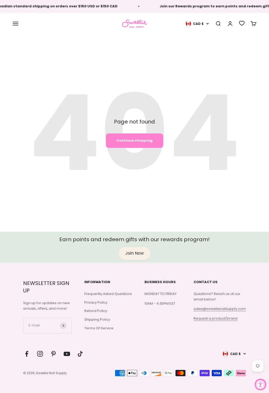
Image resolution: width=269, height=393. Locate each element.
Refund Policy (95, 310)
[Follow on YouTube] (66, 353)
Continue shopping (134, 140)
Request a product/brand (215, 318)
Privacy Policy (95, 302)
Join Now (134, 253)
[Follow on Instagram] (40, 353)
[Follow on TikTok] (80, 353)
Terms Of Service (98, 328)
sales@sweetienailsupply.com (220, 308)
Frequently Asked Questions (108, 293)
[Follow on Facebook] (26, 353)
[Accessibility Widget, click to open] (260, 384)
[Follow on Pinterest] (53, 353)
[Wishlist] (241, 23)
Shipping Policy (97, 319)
